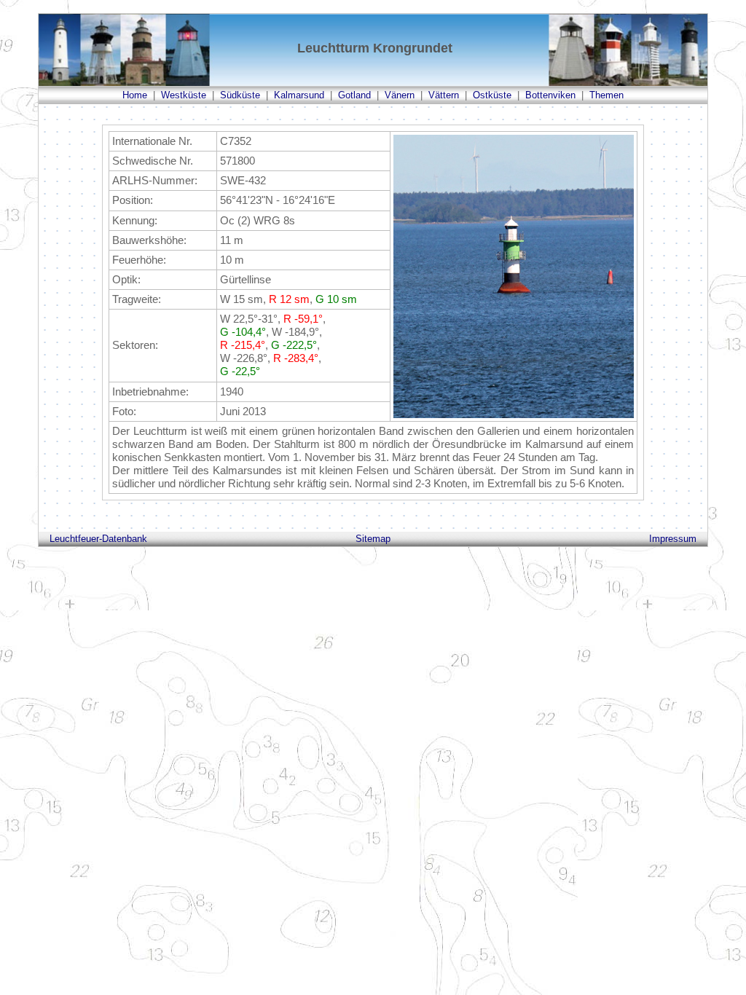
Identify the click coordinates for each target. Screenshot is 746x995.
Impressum (672, 538)
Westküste (183, 95)
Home (134, 95)
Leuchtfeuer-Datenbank (98, 538)
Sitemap (373, 538)
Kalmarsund (299, 95)
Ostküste (492, 95)
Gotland (354, 95)
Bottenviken (550, 95)
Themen (606, 95)
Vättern (443, 95)
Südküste (240, 95)
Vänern (400, 95)
